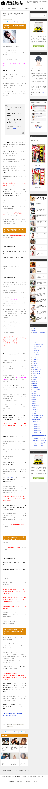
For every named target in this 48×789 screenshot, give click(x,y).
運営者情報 (11, 781)
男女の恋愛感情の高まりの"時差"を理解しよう (41, 247)
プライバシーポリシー (20, 781)
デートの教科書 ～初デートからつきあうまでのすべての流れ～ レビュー (5, 748)
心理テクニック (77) (36, 367)
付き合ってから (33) (36, 395)
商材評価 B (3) (37, 426)
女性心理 (18, 724)
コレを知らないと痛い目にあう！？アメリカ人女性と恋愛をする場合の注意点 (41, 312)
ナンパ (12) (34, 357)
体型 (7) (34, 361)
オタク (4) (34, 413)
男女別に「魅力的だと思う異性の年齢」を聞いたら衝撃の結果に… (41, 235)
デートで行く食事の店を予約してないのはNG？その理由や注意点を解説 (41, 300)
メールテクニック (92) (36, 377)
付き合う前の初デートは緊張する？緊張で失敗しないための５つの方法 (41, 264)
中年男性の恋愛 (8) (36, 419)
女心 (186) (34, 363)
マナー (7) (34, 375)
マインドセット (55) (36, 371)
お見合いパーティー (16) (39, 344)
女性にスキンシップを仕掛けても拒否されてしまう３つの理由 (8, 770)
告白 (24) (34, 393)
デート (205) (34, 383)
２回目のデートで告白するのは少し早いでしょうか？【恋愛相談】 (41, 318)
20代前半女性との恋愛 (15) (37, 415)
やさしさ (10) (35, 409)
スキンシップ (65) (36, 389)
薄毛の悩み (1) (35, 335)
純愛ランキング (39, 127)
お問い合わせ (36, 7)
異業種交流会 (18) (37, 346)
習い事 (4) (36, 348)
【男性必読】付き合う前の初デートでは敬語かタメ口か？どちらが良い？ (41, 288)
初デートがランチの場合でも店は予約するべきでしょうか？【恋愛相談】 (41, 294)
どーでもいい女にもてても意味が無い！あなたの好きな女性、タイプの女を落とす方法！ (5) (39, 444)
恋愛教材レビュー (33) (36, 421)
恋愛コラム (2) (35, 339)
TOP (11, 776)
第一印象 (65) (35, 359)
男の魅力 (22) (35, 328)
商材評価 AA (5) (37, 430)
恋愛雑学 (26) (35, 365)
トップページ (3, 7)
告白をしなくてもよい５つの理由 (23, 747)
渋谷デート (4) (35, 387)
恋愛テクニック (10, 726)
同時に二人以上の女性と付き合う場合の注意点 (41, 240)
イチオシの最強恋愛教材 (28, 7)
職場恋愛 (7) (36, 350)
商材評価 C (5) (37, 424)
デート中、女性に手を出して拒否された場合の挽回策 (22, 770)
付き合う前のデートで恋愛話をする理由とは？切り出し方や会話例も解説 (41, 228)
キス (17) (34, 391)
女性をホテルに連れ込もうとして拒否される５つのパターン (5, 762)
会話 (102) (34, 381)
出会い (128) (34, 341)
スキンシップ (6, 19)
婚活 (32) (34, 397)
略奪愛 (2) (34, 330)
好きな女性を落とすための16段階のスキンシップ (41, 216)
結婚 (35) (34, 399)
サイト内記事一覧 (42, 7)
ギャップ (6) (34, 411)
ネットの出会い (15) (38, 354)
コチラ (43, 92)
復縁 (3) (34, 401)
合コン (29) (36, 352)
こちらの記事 (10, 477)
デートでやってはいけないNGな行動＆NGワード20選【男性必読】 (14, 762)
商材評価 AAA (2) (37, 432)
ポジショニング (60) (36, 373)
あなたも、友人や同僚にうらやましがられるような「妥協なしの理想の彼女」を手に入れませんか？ (41, 199)
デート (11, 19)
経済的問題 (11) (35, 405)
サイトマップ (29, 781)
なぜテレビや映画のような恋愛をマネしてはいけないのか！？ (14, 748)
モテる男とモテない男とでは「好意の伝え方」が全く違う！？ (41, 253)
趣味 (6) (34, 407)
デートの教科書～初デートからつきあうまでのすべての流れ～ (14, 7)
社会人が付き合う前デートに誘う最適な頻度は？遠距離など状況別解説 (41, 270)
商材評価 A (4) (37, 428)
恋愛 (22, 724)
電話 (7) (34, 379)
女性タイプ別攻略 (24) (36, 369)
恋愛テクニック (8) (36, 337)
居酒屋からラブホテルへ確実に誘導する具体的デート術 (23, 762)
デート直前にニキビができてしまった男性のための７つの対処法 (41, 306)
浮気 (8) (34, 403)
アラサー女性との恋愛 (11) (37, 417)
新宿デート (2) (35, 385)
